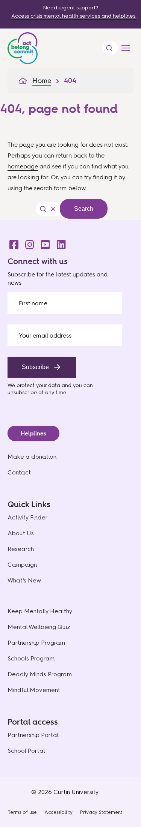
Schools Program (31, 658)
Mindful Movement (34, 689)
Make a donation (32, 456)
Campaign (22, 564)
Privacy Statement (101, 812)
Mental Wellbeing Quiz (39, 626)
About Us (21, 533)
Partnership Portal (33, 734)
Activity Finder (28, 517)
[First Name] (65, 303)
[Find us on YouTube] (43, 243)
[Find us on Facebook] (12, 243)
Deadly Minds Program (40, 674)
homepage (23, 166)
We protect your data (34, 385)
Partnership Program (36, 642)
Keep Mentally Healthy (40, 611)
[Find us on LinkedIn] (59, 243)
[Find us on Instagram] (27, 243)
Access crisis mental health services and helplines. (73, 16)
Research (21, 548)
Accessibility (58, 812)
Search (83, 209)
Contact (19, 472)
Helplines (33, 433)
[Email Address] (65, 335)
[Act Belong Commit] (23, 46)
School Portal (26, 750)
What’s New (24, 580)
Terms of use (22, 812)
